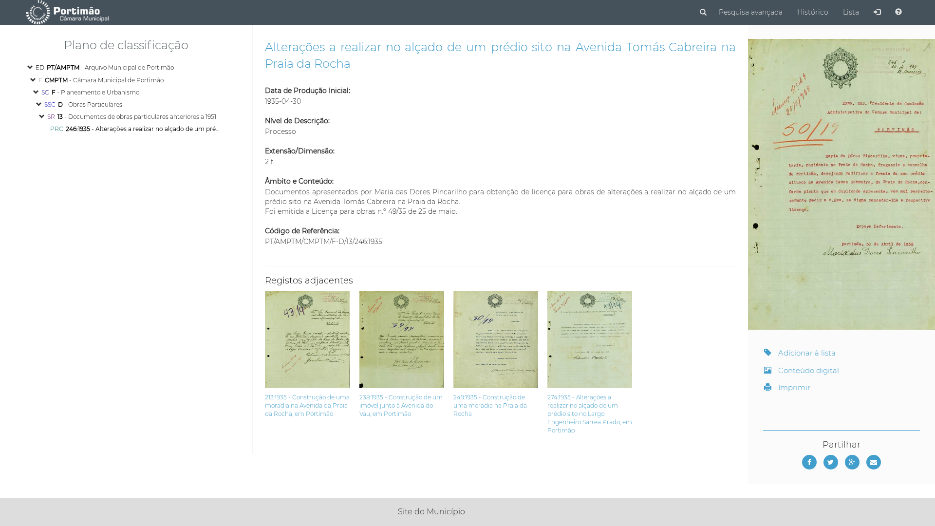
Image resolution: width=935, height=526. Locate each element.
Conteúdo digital (807, 370)
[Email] (873, 462)
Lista (851, 12)
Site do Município (431, 511)
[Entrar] (877, 12)
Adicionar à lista (806, 352)
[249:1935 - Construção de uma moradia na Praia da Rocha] (500, 295)
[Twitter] (830, 462)
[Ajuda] (898, 12)
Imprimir (793, 387)
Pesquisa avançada (751, 12)
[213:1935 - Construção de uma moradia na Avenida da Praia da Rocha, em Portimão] (312, 295)
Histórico (812, 12)
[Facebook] (809, 462)
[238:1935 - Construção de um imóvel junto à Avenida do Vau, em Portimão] (406, 295)
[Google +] (852, 462)
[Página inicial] (67, 11)
